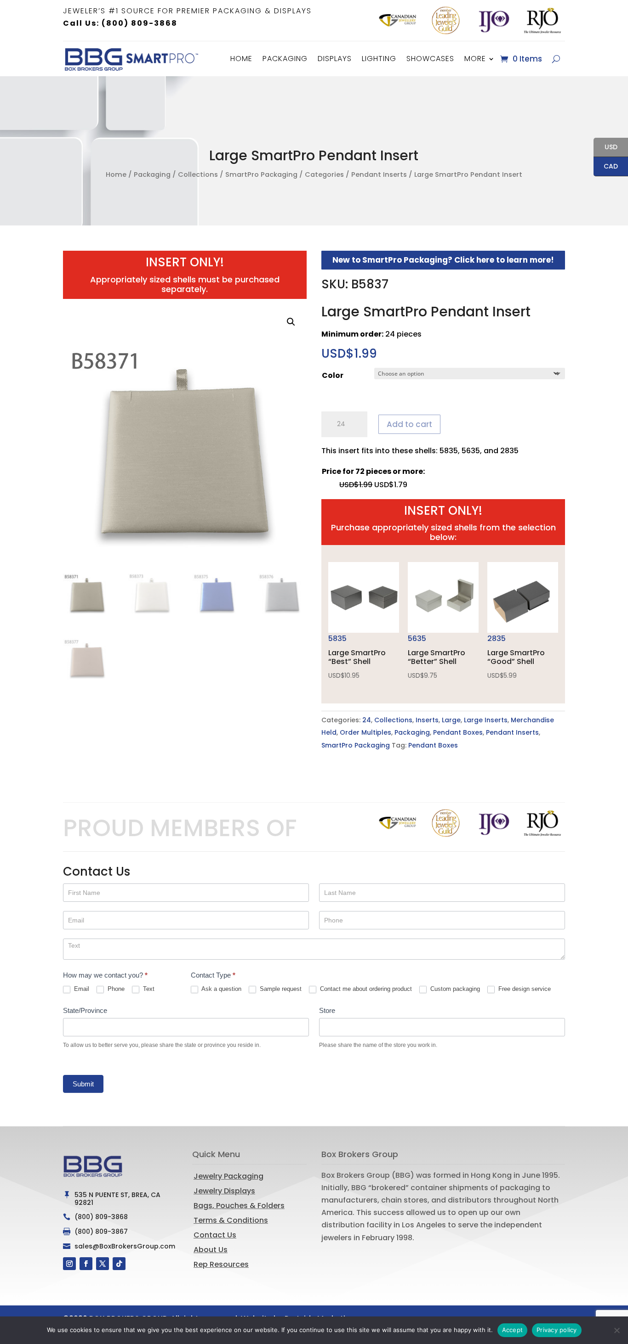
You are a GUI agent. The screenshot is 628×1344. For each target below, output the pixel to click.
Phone (115, 988)
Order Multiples (365, 732)
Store (327, 1010)
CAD (606, 167)
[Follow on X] (102, 1263)
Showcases (430, 58)
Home (241, 58)
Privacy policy (557, 1329)
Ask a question (220, 988)
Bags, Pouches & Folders (239, 1205)
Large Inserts (486, 720)
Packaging (285, 58)
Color (332, 375)
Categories (324, 174)
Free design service (524, 988)
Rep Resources (221, 1264)
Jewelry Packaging (228, 1176)
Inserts (427, 720)
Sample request (280, 988)
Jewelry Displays (224, 1191)
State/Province (85, 1010)
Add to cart (409, 424)
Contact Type (213, 975)
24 (366, 720)
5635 (436, 656)
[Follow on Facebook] (86, 1263)
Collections (198, 174)
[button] (291, 322)
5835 (357, 656)
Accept (512, 1329)
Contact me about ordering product (365, 988)
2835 (516, 656)
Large (451, 720)
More (475, 58)
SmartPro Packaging (261, 174)
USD (605, 147)
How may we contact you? (105, 975)
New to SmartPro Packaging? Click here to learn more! (443, 259)
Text (147, 988)
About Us (211, 1249)
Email (80, 988)
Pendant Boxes (458, 732)
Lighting (379, 58)
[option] (397, 20)
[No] (616, 1330)
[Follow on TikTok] (119, 1263)
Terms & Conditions (231, 1220)
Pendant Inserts (379, 174)
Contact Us (215, 1235)
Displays (335, 58)
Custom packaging (454, 988)
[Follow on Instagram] (69, 1263)
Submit (83, 1084)
